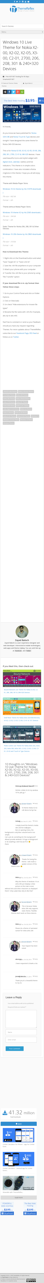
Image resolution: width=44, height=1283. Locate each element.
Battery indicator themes (25, 391)
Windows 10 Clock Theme (11, 419)
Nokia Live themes (26, 409)
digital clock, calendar (11, 162)
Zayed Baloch (28, 83)
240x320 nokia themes (10, 391)
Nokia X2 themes (8, 412)
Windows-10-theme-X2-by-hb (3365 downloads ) (22, 212)
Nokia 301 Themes (22, 402)
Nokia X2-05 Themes (9, 416)
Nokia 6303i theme (9, 405)
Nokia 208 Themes (9, 398)
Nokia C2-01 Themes (22, 405)
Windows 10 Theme (26, 419)
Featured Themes (8, 83)
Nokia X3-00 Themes (23, 416)
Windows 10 (35, 416)
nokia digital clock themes (11, 409)
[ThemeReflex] (22, 14)
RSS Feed (33, 333)
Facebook (18, 651)
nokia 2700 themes (9, 402)
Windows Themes (8, 423)
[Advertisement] (22, 18)
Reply (36, 786)
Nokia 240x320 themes (23, 398)
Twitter (16, 337)
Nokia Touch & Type (21, 137)
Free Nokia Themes (9, 395)
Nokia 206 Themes (22, 395)
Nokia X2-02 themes (21, 412)
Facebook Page (22, 333)
